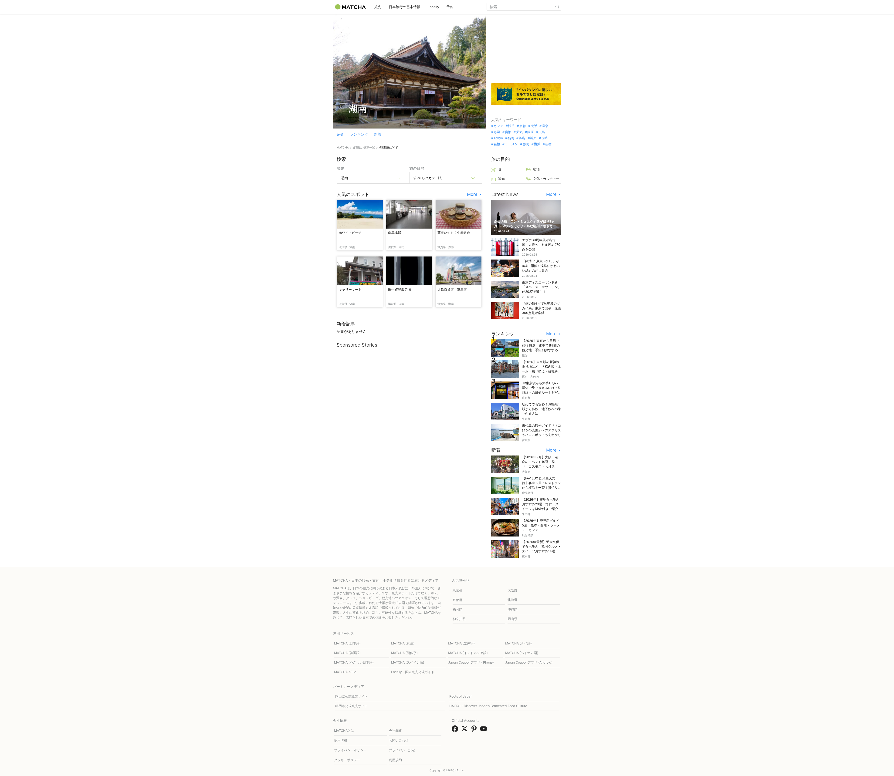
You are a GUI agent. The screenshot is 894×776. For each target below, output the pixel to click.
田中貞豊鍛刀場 (399, 289)
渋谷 (522, 138)
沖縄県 (512, 609)
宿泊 (508, 132)
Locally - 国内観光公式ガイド (412, 672)
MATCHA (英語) (402, 643)
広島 (541, 132)
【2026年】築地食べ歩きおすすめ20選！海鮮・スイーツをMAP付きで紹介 (540, 504)
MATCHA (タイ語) (518, 643)
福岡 (511, 138)
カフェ (498, 126)
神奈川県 (459, 619)
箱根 (497, 144)
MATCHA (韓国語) (347, 653)
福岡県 (457, 609)
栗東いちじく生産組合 (453, 233)
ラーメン (511, 144)
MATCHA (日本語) (347, 643)
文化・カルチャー (546, 179)
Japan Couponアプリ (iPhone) (471, 662)
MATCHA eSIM (345, 672)
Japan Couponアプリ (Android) (528, 662)
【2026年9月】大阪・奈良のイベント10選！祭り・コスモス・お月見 (540, 461)
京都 (522, 126)
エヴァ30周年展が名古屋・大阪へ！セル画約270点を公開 (541, 244)
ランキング (359, 134)
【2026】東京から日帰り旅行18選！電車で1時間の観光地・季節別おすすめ (541, 345)
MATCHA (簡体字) (404, 653)
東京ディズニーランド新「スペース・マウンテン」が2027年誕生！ (541, 287)
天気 (519, 132)
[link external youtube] (484, 730)
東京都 (457, 590)
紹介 (340, 134)
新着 (377, 134)
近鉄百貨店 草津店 (452, 289)
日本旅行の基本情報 (404, 7)
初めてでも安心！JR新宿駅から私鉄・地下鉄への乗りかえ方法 (541, 408)
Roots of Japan (460, 696)
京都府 (457, 600)
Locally (433, 7)
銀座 (530, 132)
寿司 (497, 132)
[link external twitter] (465, 730)
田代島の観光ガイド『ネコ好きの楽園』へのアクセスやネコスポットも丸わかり (541, 430)
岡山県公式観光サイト (351, 696)
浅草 (511, 126)
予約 (450, 7)
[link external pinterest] (475, 730)
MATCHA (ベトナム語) (521, 653)
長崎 (544, 138)
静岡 (526, 144)
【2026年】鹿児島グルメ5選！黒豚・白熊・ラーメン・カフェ (541, 525)
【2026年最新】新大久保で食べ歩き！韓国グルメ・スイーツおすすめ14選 (541, 546)
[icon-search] (557, 6)
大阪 (534, 126)
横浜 (537, 144)
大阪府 (512, 590)
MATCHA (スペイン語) (407, 662)
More (472, 194)
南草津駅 (394, 233)
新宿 (548, 144)
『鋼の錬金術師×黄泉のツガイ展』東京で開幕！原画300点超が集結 (541, 308)
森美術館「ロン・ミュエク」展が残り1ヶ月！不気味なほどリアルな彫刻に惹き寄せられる (525, 226)
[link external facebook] (456, 730)
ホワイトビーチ (350, 233)
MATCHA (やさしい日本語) (354, 662)
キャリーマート (350, 289)
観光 (501, 179)
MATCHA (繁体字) (461, 643)
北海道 (512, 600)
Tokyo (498, 138)
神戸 (533, 138)
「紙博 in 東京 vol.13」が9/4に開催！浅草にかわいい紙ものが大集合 (541, 265)
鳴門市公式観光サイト (351, 706)
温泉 (545, 126)
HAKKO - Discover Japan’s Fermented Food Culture (488, 706)
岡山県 (512, 619)
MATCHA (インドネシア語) (468, 653)
